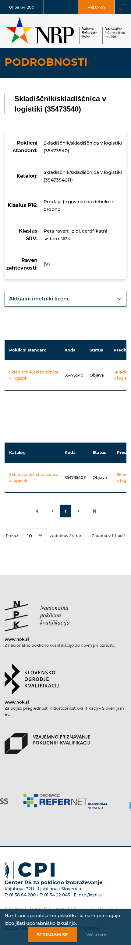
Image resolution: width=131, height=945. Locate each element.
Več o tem (96, 934)
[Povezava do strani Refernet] (65, 801)
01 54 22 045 (57, 895)
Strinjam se (52, 934)
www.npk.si (17, 639)
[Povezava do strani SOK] (31, 676)
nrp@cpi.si (90, 895)
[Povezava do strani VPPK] (47, 740)
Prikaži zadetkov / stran (44, 536)
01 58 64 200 (21, 7)
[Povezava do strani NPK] (37, 613)
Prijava (96, 7)
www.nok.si (17, 702)
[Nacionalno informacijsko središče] (65, 31)
